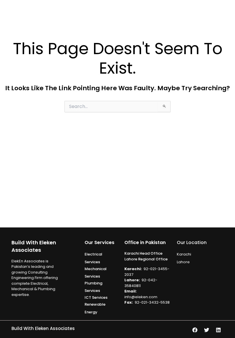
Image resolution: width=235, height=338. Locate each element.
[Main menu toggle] (228, 11)
